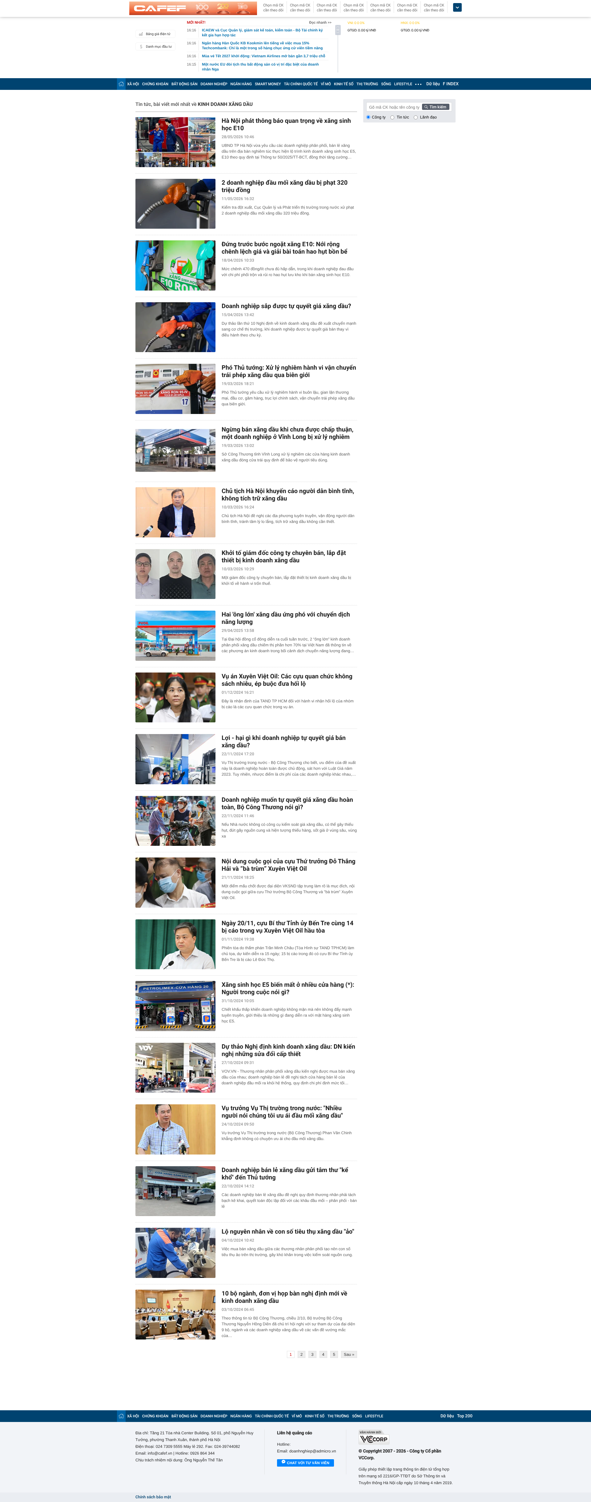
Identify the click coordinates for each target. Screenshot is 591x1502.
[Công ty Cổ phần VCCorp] (407, 1437)
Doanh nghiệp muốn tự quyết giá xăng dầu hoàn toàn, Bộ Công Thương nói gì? (287, 803)
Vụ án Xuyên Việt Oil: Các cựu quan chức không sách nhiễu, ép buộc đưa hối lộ (287, 680)
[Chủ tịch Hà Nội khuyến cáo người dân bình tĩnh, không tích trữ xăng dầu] (175, 512)
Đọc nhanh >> (320, 22)
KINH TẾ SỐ (343, 84)
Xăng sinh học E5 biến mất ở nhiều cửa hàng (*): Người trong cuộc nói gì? (288, 988)
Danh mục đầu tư (159, 47)
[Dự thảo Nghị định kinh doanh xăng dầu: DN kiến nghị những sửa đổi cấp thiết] (175, 1068)
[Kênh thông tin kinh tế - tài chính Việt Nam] (193, 8)
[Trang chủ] (121, 84)
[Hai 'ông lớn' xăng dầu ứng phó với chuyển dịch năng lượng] (175, 636)
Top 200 (464, 1416)
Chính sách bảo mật (153, 1497)
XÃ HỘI (133, 84)
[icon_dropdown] (457, 7)
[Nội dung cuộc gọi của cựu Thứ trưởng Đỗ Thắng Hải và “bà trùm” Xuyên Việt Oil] (175, 882)
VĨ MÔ (326, 84)
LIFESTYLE (403, 84)
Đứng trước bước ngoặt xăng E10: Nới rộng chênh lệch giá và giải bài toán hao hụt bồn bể (284, 247)
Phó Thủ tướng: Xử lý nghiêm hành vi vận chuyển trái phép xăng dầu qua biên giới (289, 371)
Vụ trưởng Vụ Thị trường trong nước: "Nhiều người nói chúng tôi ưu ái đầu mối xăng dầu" (282, 1111)
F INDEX (451, 84)
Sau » (349, 1354)
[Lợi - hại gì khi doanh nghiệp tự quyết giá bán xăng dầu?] (175, 759)
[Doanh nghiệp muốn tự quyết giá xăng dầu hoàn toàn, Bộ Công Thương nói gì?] (175, 821)
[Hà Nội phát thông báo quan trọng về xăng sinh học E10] (175, 142)
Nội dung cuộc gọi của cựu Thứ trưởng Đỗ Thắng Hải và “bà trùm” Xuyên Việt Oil (289, 864)
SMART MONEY (268, 84)
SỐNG (386, 84)
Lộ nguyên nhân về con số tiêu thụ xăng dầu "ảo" (288, 1231)
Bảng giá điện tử (158, 34)
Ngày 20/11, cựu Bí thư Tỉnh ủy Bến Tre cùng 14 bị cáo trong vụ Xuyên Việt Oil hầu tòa (287, 926)
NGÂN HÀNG (241, 84)
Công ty (379, 117)
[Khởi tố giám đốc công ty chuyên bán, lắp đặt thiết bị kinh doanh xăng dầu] (175, 574)
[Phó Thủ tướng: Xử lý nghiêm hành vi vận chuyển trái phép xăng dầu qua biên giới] (175, 389)
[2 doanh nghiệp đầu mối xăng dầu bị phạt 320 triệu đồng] (175, 204)
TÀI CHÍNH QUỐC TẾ (301, 84)
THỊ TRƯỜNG (367, 84)
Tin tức (403, 117)
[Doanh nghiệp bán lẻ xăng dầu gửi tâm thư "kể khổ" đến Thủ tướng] (175, 1191)
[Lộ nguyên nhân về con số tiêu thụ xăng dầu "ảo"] (175, 1253)
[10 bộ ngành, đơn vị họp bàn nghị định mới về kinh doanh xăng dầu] (175, 1315)
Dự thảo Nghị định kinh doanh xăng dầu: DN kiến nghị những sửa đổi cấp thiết (288, 1050)
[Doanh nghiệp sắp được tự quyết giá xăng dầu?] (175, 327)
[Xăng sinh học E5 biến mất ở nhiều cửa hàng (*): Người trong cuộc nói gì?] (175, 1006)
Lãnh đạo (428, 117)
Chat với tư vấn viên (308, 1463)
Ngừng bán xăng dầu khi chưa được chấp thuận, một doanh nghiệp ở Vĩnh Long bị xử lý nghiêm (287, 433)
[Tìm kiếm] (436, 107)
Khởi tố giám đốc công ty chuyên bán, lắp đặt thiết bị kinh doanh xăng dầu (284, 556)
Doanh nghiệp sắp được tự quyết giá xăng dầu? (286, 306)
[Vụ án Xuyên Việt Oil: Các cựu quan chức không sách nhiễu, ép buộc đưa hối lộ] (175, 698)
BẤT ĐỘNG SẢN (184, 84)
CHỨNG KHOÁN (155, 84)
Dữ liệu (433, 84)
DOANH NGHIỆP (214, 84)
